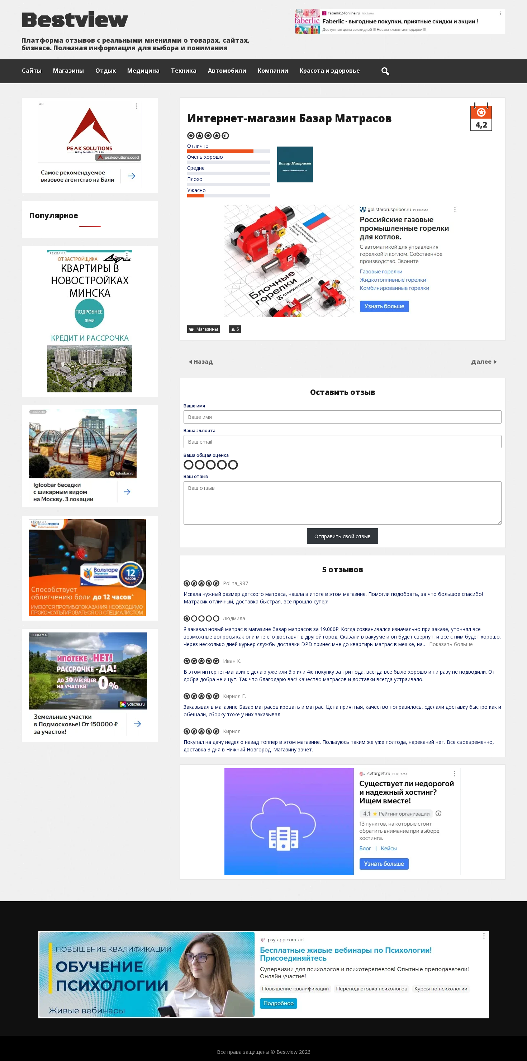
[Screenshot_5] (342, 872)
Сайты (32, 71)
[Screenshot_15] (90, 186)
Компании (273, 71)
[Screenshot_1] (342, 315)
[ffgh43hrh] (87, 614)
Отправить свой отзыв (342, 536)
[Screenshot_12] (263, 1016)
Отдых (105, 71)
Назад (203, 361)
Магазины (68, 71)
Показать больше (451, 644)
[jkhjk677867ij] (83, 500)
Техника (183, 71)
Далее (482, 361)
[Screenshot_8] (89, 390)
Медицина (143, 71)
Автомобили (227, 71)
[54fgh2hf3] (88, 735)
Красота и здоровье (330, 71)
